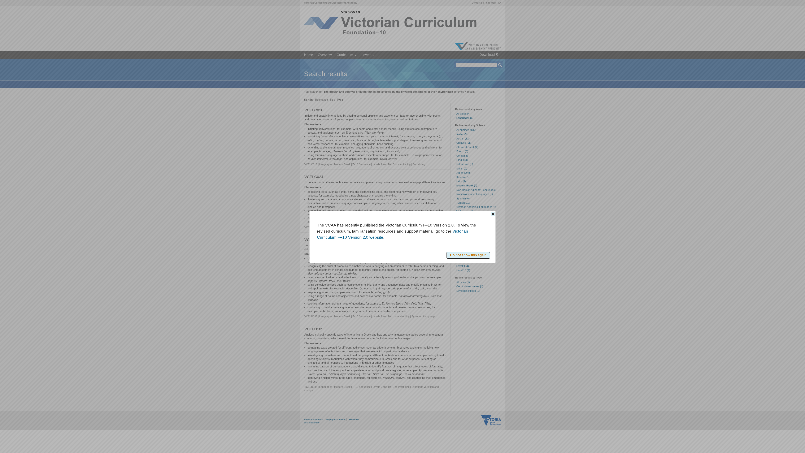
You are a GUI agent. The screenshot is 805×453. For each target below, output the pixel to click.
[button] (493, 214)
